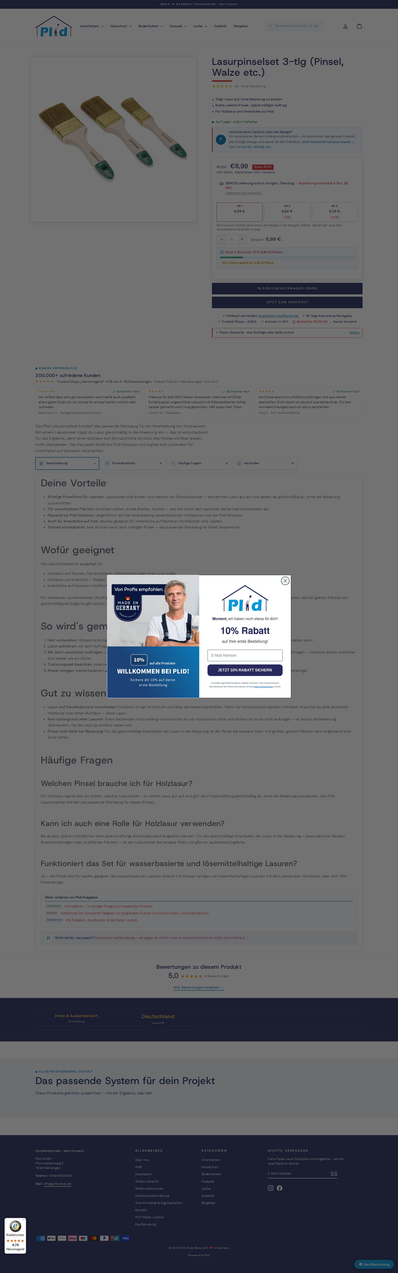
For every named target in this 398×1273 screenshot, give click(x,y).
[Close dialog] (285, 581)
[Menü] (23, 1221)
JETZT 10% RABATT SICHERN (245, 670)
